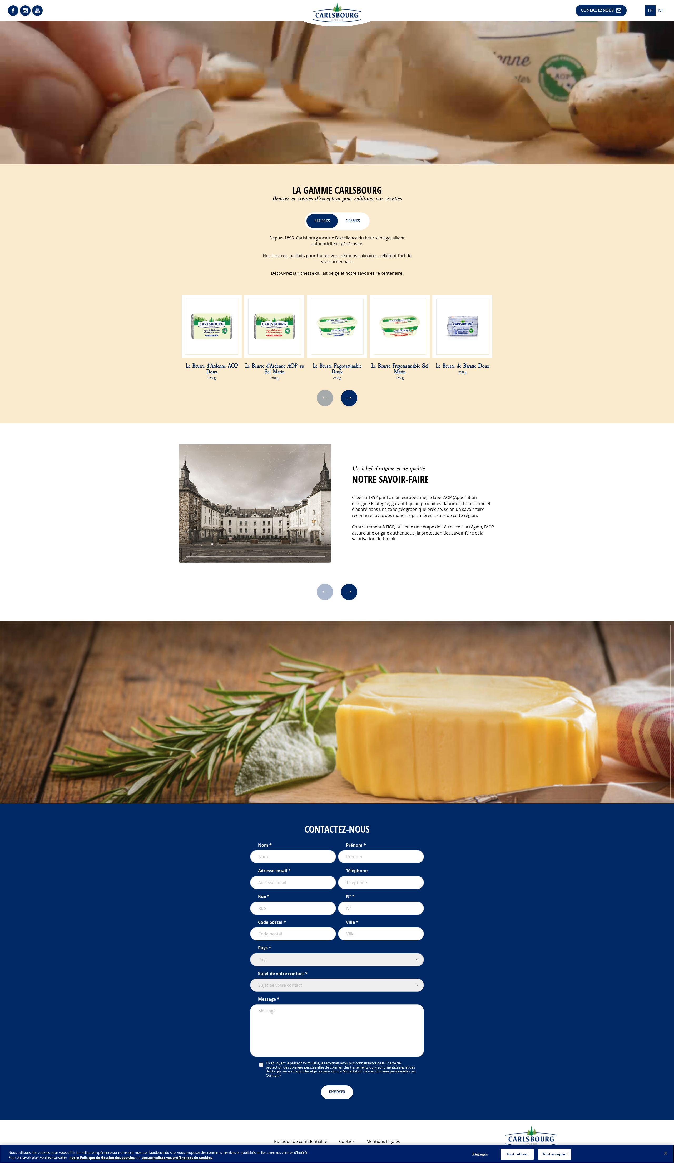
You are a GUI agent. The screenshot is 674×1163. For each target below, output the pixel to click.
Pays (263, 948)
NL (660, 10)
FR (650, 10)
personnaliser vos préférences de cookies (177, 1157)
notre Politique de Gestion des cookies (102, 1157)
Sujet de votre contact (281, 973)
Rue (262, 896)
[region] (337, 1154)
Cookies (347, 1141)
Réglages (480, 1154)
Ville (350, 922)
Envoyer (337, 1092)
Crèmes (353, 220)
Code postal (270, 922)
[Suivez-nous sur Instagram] (25, 10)
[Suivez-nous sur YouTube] (37, 10)
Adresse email (272, 871)
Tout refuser (517, 1154)
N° (348, 896)
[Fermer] (665, 1153)
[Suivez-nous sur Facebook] (13, 10)
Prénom (354, 845)
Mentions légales (383, 1141)
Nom (263, 845)
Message (267, 999)
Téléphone (357, 871)
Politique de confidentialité (300, 1141)
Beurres (322, 220)
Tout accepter (554, 1154)
